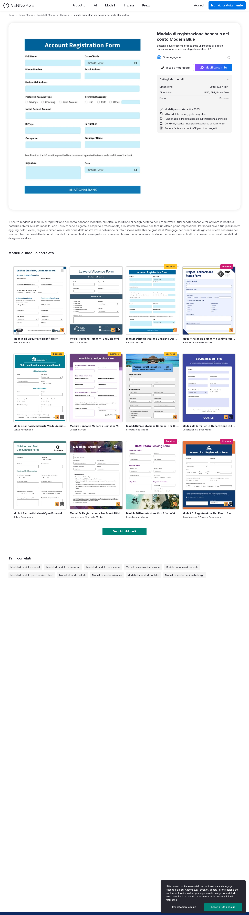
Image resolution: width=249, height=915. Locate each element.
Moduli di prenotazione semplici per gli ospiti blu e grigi (152, 426)
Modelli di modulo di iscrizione (63, 567)
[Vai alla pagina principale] (18, 5)
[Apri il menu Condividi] (228, 57)
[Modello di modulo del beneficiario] (40, 300)
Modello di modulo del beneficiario (36, 338)
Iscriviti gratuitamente (227, 5)
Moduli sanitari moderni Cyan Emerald (38, 513)
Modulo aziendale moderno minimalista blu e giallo (209, 338)
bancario (64, 15)
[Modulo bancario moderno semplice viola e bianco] (96, 388)
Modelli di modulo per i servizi (103, 567)
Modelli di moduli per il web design (184, 575)
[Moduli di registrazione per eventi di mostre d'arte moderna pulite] (96, 475)
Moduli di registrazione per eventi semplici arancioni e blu (209, 513)
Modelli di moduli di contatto (143, 575)
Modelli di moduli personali (25, 567)
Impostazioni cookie (184, 907)
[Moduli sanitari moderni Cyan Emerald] (40, 475)
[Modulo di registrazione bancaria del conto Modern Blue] (152, 300)
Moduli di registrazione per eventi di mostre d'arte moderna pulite (96, 513)
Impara (129, 5)
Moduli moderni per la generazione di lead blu (209, 426)
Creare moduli (26, 15)
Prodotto (78, 5)
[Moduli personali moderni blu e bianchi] (96, 300)
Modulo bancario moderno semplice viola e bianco (96, 426)
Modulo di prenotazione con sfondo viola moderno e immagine (152, 513)
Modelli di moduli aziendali (107, 575)
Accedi (199, 5)
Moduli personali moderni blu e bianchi (94, 338)
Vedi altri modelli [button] (124, 531)
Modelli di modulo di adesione (143, 567)
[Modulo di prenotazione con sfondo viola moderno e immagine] (152, 475)
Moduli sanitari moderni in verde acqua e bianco (40, 426)
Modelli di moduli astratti (72, 575)
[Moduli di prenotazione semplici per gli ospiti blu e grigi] (152, 388)
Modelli (110, 5)
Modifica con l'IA (216, 67)
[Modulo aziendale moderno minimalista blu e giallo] (209, 300)
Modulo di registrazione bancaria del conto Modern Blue (152, 338)
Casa (11, 15)
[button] (175, 67)
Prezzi (146, 5)
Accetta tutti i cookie (223, 907)
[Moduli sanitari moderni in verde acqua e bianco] (40, 388)
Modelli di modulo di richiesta (182, 567)
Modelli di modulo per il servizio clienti (32, 575)
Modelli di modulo (46, 15)
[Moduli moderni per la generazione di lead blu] (209, 388)
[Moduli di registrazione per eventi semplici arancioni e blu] (209, 475)
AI (95, 5)
